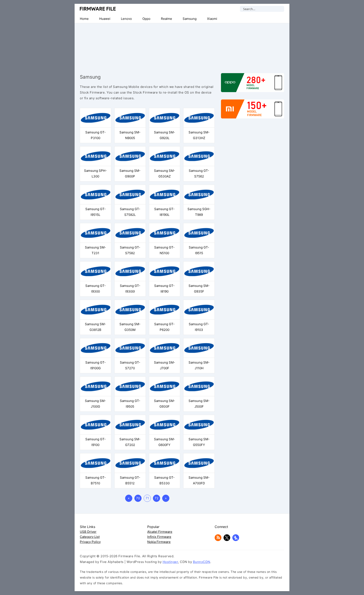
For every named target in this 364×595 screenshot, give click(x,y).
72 (156, 498)
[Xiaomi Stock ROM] (252, 111)
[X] (226, 540)
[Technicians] (235, 540)
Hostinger (170, 562)
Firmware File (98, 9)
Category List (90, 537)
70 (138, 498)
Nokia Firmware (159, 542)
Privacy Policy (90, 542)
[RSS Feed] (218, 540)
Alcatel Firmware (159, 532)
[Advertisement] (182, 45)
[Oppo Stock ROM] (252, 84)
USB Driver (88, 532)
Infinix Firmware (159, 537)
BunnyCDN (201, 562)
